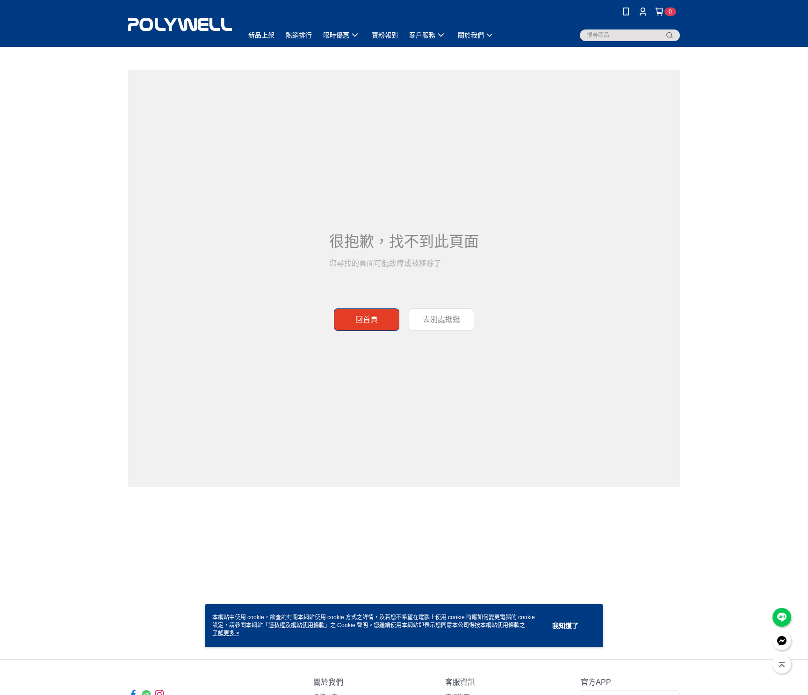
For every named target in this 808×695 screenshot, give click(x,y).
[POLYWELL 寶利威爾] (180, 24)
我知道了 (565, 625)
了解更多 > (225, 633)
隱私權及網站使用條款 (296, 625)
